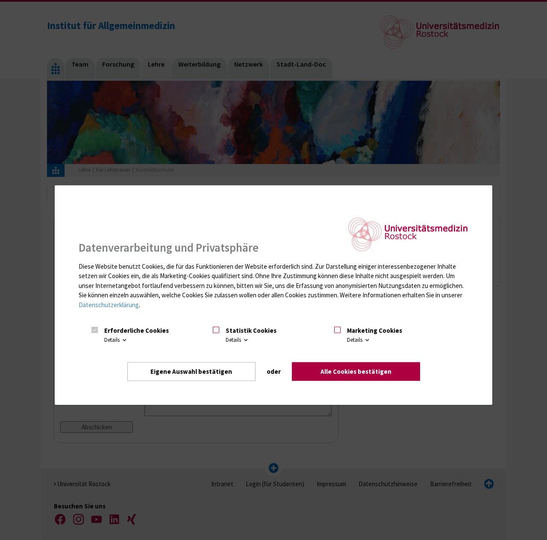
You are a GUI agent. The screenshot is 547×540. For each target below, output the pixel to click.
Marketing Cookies (374, 330)
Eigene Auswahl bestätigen (191, 371)
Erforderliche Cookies (136, 330)
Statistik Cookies (251, 330)
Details (112, 339)
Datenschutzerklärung (109, 305)
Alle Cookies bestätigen (356, 371)
